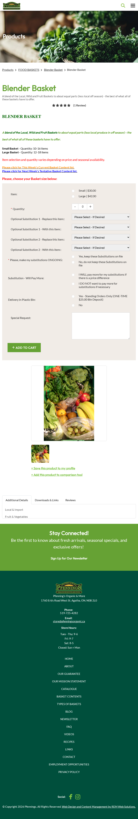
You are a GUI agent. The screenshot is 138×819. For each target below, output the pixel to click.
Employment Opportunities (69, 764)
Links (69, 749)
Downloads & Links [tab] (47, 500)
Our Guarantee (69, 673)
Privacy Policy (69, 772)
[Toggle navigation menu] (132, 5)
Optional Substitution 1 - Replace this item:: (38, 219)
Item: (14, 194)
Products (7, 69)
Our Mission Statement (69, 681)
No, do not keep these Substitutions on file (102, 263)
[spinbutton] (82, 206)
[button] (90, 206)
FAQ (69, 726)
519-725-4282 (69, 613)
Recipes (69, 741)
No (80, 305)
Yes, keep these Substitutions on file (101, 256)
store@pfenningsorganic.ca (69, 621)
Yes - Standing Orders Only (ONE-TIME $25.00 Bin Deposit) (103, 297)
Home (69, 658)
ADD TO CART (26, 347)
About (69, 666)
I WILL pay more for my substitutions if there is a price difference (102, 276)
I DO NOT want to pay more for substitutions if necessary (98, 285)
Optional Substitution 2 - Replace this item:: (38, 239)
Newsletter (69, 719)
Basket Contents (69, 696)
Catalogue (69, 688)
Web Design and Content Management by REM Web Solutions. (99, 806)
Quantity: (18, 209)
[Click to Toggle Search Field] (123, 5)
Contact (69, 756)
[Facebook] (70, 797)
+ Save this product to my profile (53, 468)
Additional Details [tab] (17, 500)
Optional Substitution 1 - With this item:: (36, 229)
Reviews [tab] (70, 500)
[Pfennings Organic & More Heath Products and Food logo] (69, 587)
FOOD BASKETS (28, 69)
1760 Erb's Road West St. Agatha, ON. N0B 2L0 (69, 600)
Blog (69, 711)
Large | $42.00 (87, 196)
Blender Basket (53, 69)
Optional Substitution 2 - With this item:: (36, 249)
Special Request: (21, 317)
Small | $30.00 (87, 190)
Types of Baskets (69, 704)
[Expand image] (69, 403)
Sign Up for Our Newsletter (69, 558)
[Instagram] (77, 796)
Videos (69, 734)
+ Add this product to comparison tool (56, 475)
